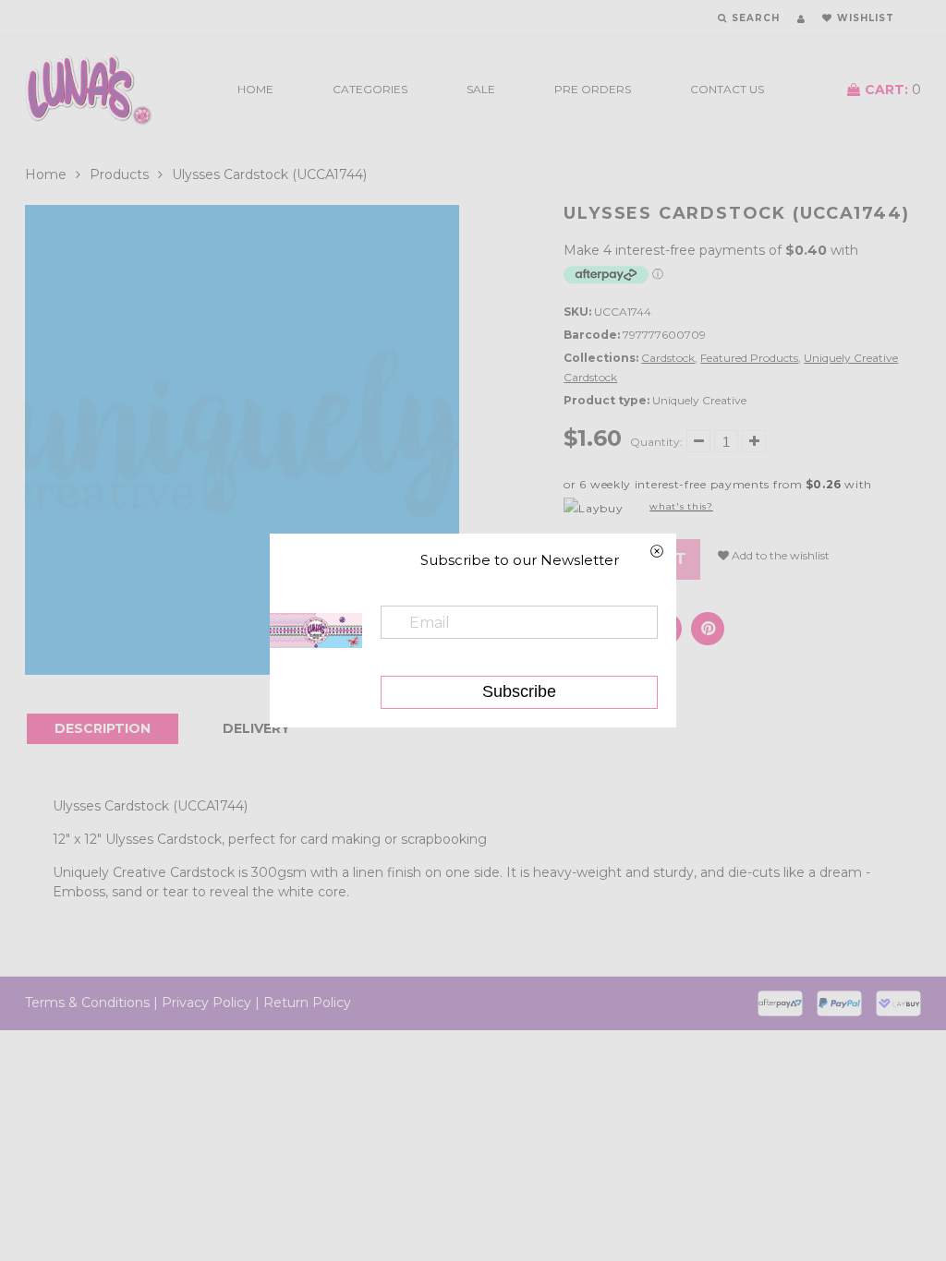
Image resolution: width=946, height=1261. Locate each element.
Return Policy (307, 1002)
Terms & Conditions (87, 1002)
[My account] (801, 19)
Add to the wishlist (779, 555)
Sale (481, 89)
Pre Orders (592, 89)
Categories (370, 89)
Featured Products (749, 358)
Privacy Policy (206, 1002)
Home (255, 89)
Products (119, 174)
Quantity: (656, 442)
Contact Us (727, 89)
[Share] (707, 628)
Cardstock (668, 358)
